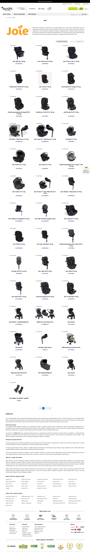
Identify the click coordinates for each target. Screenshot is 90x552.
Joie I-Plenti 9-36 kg (19, 244)
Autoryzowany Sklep (38, 528)
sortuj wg (72, 41)
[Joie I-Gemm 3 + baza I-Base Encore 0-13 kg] (45, 183)
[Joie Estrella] (19, 339)
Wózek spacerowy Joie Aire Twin (71, 347)
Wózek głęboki (40, 500)
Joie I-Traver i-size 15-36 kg (71, 61)
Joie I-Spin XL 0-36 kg (19, 61)
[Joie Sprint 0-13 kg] (71, 131)
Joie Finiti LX (71, 322)
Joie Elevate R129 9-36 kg (71, 112)
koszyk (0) (86, 4)
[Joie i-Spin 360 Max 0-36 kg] (45, 235)
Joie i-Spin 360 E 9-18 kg (19, 296)
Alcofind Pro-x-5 (24, 488)
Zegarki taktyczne (72, 483)
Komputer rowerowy (41, 486)
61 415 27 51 (69, 4)
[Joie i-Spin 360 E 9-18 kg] (19, 288)
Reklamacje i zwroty (38, 531)
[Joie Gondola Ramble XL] (45, 364)
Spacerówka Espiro (10, 500)
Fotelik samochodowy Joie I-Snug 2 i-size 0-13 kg (71, 165)
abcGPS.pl (6, 9)
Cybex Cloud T (9, 505)
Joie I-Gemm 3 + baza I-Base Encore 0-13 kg (45, 192)
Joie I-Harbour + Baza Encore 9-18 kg (71, 192)
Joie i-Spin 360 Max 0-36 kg (45, 244)
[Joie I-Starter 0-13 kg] (45, 156)
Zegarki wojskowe (9, 486)
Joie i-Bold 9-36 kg (71, 271)
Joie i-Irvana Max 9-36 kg (71, 296)
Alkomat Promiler (72, 486)
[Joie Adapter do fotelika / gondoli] (19, 390)
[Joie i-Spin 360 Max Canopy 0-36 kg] (45, 210)
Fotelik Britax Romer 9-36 (11, 496)
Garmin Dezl (39, 483)
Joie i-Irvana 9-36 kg (45, 87)
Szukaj (84, 14)
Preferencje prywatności (27, 536)
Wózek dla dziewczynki (58, 500)
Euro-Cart (39, 503)
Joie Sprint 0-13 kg (71, 139)
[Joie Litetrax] (71, 364)
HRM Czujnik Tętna (73, 479)
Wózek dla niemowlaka (26, 503)
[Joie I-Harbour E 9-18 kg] (71, 210)
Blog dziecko (25, 529)
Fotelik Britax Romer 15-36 (27, 496)
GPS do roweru (24, 486)
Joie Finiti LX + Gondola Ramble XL (19, 322)
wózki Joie (38, 470)
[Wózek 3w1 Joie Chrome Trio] (45, 313)
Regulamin (36, 532)
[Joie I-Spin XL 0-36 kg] (19, 53)
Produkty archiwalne (26, 532)
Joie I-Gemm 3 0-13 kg (18, 192)
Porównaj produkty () (62, 41)
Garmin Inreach (56, 481)
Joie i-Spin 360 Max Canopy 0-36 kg (45, 219)
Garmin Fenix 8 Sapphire (42, 479)
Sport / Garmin (6, 14)
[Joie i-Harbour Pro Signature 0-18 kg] (19, 210)
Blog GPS (24, 531)
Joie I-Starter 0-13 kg (45, 164)
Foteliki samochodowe (19, 14)
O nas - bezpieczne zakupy (40, 526)
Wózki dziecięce (32, 14)
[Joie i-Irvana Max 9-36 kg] (71, 288)
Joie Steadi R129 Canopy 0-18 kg (71, 87)
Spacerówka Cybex (72, 498)
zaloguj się (78, 4)
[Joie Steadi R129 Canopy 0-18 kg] (71, 78)
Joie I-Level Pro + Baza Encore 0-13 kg (45, 139)
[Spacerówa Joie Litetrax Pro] (19, 364)
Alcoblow (8, 488)
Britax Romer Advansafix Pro (59, 503)
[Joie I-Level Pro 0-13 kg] (19, 156)
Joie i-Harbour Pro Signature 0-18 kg (18, 219)
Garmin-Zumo (9, 483)
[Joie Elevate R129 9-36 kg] (71, 104)
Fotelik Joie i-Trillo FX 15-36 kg (45, 112)
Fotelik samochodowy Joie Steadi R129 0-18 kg (19, 113)
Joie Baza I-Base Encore (45, 347)
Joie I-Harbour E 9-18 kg (71, 219)
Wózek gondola (24, 500)
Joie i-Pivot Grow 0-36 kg (45, 61)
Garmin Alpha (24, 483)
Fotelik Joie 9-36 (56, 496)
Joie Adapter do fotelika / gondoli (18, 398)
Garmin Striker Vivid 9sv (58, 479)
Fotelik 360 (55, 498)
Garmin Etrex (71, 481)
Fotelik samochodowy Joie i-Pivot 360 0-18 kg (71, 245)
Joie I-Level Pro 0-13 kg (19, 164)
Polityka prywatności (26, 534)
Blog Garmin (25, 528)
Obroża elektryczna (57, 483)
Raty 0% (78, 8)
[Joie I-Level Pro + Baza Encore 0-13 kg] (45, 131)
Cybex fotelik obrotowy (42, 498)
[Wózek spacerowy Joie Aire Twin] (71, 339)
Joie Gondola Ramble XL (45, 373)
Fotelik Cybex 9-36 (41, 496)
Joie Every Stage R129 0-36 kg (45, 296)
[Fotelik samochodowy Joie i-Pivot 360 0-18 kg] (71, 235)
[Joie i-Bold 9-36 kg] (71, 263)
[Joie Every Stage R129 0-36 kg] (45, 288)
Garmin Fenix (8, 479)
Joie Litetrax (71, 373)
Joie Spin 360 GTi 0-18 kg (18, 271)
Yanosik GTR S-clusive (42, 488)
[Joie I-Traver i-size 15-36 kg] (71, 53)
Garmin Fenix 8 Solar (25, 479)
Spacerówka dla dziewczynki (75, 500)
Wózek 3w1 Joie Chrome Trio (45, 322)
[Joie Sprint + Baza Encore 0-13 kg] (19, 131)
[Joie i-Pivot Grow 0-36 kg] (45, 53)
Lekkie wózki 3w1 (9, 503)
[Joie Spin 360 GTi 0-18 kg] (19, 263)
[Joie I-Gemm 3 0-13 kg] (19, 183)
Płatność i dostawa (38, 529)
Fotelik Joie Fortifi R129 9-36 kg (18, 87)
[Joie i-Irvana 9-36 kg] (45, 78)
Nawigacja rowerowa (57, 486)
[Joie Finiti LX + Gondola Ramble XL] (19, 313)
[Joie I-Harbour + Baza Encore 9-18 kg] (71, 183)
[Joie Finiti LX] (71, 313)
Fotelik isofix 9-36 (25, 498)
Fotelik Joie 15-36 (72, 496)
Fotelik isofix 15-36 (10, 498)
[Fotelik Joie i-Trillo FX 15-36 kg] (45, 104)
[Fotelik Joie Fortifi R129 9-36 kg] (19, 78)
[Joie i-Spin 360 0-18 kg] (45, 263)
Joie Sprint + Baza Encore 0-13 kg (18, 139)
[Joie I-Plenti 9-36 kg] (19, 235)
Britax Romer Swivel (73, 503)
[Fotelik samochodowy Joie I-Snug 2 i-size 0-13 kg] (71, 156)
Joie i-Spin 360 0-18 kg (45, 271)
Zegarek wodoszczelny (10, 481)
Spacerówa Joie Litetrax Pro (19, 373)
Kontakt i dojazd (25, 526)
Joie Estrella (18, 347)
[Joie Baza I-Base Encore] (45, 339)
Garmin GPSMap (24, 481)
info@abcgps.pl (12, 528)
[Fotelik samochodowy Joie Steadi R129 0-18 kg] (19, 104)
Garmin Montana (40, 481)
